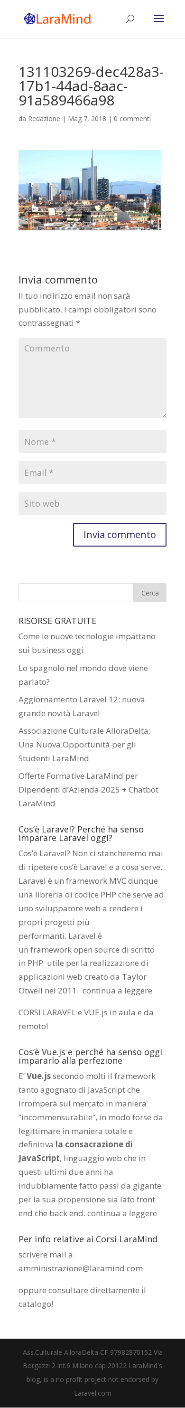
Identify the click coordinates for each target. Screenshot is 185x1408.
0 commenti (132, 118)
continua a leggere (117, 990)
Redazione (44, 118)
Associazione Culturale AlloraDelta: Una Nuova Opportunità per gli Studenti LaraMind (84, 744)
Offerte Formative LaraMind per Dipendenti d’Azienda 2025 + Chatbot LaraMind (88, 789)
